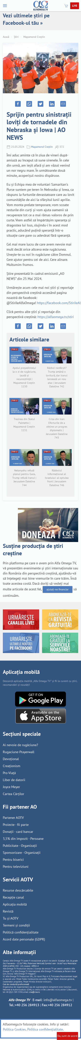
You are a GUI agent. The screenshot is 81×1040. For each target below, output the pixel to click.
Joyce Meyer (11, 787)
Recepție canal (13, 897)
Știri (16, 37)
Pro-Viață (9, 773)
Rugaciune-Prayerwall (18, 752)
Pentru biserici (13, 859)
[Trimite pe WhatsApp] (29, 104)
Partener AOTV (13, 817)
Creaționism (11, 766)
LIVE (74, 5)
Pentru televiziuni (15, 866)
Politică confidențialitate (20, 932)
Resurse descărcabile (18, 890)
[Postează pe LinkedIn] (52, 104)
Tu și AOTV (10, 918)
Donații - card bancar (18, 831)
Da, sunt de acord (67, 1036)
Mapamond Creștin (34, 37)
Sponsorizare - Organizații (21, 852)
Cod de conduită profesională (16, 984)
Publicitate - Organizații (20, 845)
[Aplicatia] (40, 698)
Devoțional (11, 759)
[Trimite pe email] (63, 104)
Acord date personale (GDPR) (24, 939)
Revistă (8, 911)
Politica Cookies (14, 1029)
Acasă (6, 37)
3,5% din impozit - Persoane (23, 838)
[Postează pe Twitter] (40, 104)
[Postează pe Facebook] (18, 104)
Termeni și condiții (16, 925)
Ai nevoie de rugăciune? (20, 745)
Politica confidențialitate (45, 1029)
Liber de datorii (14, 780)
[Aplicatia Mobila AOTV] (40, 715)
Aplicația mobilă (15, 904)
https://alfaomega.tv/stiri (55, 317)
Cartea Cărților (13, 794)
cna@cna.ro (34, 992)
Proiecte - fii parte (16, 824)
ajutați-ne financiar (58, 589)
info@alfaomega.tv (58, 1000)
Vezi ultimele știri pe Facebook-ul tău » (26, 19)
